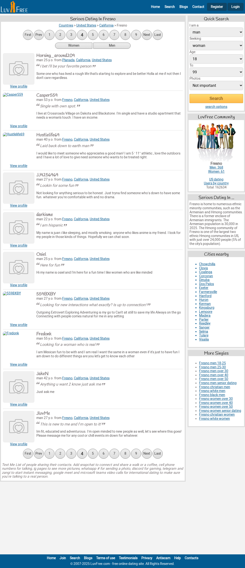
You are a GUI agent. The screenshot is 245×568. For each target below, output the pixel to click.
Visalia (204, 339)
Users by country (216, 183)
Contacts (191, 558)
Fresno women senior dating (220, 411)
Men (112, 46)
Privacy (146, 558)
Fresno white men (212, 391)
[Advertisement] (122, 518)
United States (102, 60)
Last (157, 35)
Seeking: (195, 39)
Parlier (204, 320)
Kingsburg (206, 308)
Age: (192, 52)
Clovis (203, 268)
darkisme (44, 215)
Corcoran (206, 276)
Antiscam (163, 558)
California (83, 60)
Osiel (41, 254)
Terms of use (105, 558)
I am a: (194, 25)
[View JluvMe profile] (18, 426)
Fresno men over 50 (213, 379)
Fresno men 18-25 (212, 363)
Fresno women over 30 (216, 399)
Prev (38, 35)
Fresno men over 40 (213, 375)
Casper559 (47, 95)
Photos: (195, 79)
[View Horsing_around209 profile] (18, 69)
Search (170, 7)
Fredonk (43, 334)
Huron (203, 300)
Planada (68, 60)
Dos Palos (206, 284)
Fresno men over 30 (213, 371)
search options (216, 107)
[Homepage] (14, 7)
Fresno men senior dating (218, 383)
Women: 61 (216, 172)
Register (217, 7)
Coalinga (205, 272)
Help (177, 558)
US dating (216, 179)
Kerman (205, 304)
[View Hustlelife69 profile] (18, 148)
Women (73, 46)
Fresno (67, 100)
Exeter (203, 288)
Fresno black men (212, 395)
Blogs (183, 7)
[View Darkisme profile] (18, 228)
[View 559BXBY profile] (18, 307)
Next (146, 35)
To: (191, 65)
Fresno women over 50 (216, 407)
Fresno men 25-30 (212, 367)
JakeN (42, 374)
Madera (205, 316)
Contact (198, 7)
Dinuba (204, 280)
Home (155, 7)
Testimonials (128, 558)
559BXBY (46, 294)
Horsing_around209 (55, 56)
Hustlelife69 (48, 135)
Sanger (204, 327)
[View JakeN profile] (18, 387)
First (28, 35)
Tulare (203, 335)
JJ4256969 (47, 175)
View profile (18, 86)
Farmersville (208, 292)
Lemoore (205, 312)
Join (63, 558)
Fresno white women (214, 419)
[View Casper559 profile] (18, 108)
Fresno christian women (217, 415)
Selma (203, 332)
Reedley (205, 323)
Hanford (205, 296)
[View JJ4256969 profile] (18, 188)
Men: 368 (216, 167)
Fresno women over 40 (216, 403)
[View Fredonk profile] (18, 347)
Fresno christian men (214, 387)
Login (235, 7)
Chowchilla (207, 264)
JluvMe (43, 413)
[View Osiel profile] (18, 267)
